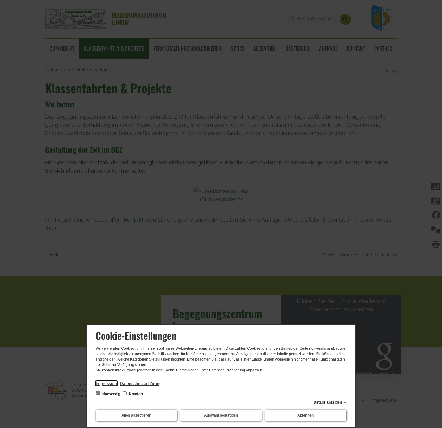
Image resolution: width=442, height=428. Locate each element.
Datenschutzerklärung (141, 383)
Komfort (135, 394)
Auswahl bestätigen (221, 415)
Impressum (106, 383)
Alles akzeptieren (136, 415)
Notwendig (111, 394)
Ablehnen (305, 415)
